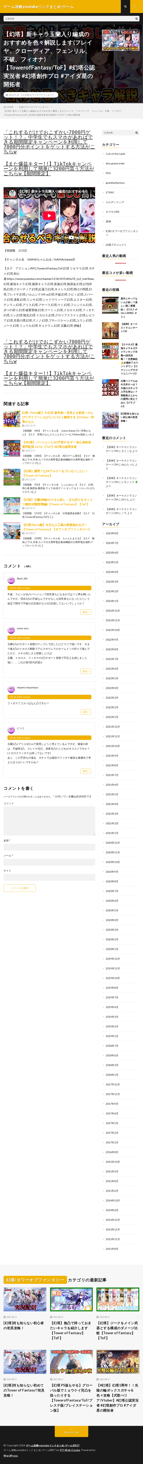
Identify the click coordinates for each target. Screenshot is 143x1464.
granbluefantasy (115, 182)
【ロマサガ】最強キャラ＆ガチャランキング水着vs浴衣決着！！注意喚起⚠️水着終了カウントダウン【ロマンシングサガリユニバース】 (129, 359)
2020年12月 (113, 842)
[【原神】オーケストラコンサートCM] (110, 330)
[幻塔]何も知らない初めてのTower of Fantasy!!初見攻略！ (24, 1390)
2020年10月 (113, 862)
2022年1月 (112, 717)
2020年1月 (112, 949)
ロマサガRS (112, 211)
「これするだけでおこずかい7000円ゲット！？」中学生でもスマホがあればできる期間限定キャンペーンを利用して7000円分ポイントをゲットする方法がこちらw (49, 141)
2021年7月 (112, 775)
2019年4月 (112, 1007)
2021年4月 (112, 804)
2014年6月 (112, 1210)
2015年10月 (113, 1161)
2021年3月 (112, 813)
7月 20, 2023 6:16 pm (19, 737)
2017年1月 (112, 1142)
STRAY (110, 192)
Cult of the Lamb (115, 153)
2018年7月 (112, 1045)
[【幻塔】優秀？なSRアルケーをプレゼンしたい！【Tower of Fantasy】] (12, 477)
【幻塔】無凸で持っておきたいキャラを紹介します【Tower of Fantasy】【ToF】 (70, 1330)
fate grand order (115, 163)
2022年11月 (113, 620)
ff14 (108, 173)
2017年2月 (112, 1132)
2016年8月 (112, 1152)
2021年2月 (112, 823)
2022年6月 (112, 668)
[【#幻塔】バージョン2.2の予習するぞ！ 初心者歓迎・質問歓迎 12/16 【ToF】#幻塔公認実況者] (12, 448)
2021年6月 (112, 784)
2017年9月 (112, 1103)
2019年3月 (112, 1016)
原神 (108, 221)
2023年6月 (112, 552)
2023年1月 (112, 600)
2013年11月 (113, 1229)
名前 (7, 840)
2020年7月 (112, 891)
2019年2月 (112, 1026)
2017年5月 (112, 1123)
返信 (85, 611)
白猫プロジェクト (116, 244)
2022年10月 (113, 629)
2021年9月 (112, 755)
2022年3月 (112, 697)
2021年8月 (112, 765)
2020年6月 (112, 900)
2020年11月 (113, 852)
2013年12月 (113, 1219)
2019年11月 (113, 968)
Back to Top (72, 1432)
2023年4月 (112, 571)
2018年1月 (112, 1074)
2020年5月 (112, 910)
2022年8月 (112, 649)
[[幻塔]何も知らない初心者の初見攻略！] (110, 420)
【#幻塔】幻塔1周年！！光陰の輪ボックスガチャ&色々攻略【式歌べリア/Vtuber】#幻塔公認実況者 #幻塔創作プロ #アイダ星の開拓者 (117, 1397)
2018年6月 (112, 1055)
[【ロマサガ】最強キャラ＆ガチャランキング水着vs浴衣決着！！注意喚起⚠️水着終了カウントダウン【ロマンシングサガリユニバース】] (110, 351)
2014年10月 (113, 1200)
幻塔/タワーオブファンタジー (39, 95)
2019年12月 (113, 958)
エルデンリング (115, 202)
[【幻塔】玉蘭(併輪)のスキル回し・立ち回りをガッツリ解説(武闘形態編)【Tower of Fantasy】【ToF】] (12, 505)
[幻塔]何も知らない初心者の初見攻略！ (130, 417)
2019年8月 (112, 987)
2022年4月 (112, 688)
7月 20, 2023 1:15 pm (19, 588)
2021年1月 (112, 833)
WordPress (11, 1455)
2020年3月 (112, 929)
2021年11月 (113, 736)
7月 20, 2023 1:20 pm (19, 638)
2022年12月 (113, 610)
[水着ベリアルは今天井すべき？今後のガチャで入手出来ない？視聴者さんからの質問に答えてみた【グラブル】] (110, 387)
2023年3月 (112, 581)
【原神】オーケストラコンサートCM (129, 327)
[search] (136, 18)
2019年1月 (112, 1036)
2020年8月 (112, 881)
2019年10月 (113, 978)
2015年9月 (112, 1171)
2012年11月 (113, 1239)
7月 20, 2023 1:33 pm (19, 697)
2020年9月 (112, 871)
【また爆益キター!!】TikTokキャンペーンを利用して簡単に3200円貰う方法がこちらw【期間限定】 (49, 168)
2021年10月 (113, 746)
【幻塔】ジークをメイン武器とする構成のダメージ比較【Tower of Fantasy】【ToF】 (117, 1330)
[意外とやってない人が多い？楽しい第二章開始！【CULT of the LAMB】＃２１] (110, 305)
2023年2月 (112, 591)
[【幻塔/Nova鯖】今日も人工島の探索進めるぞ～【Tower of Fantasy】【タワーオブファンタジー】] (12, 531)
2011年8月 (112, 1248)
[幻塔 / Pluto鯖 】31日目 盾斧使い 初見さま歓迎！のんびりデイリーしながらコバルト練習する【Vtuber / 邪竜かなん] (12, 418)
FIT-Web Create (70, 1450)
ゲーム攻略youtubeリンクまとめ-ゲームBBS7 (53, 1445)
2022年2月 (112, 707)
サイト (7, 870)
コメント (9, 803)
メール (8, 855)
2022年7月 (112, 659)
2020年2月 (112, 939)
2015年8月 (112, 1181)
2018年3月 (112, 1065)
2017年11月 (113, 1094)
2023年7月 (112, 542)
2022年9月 (112, 639)
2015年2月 (112, 1190)
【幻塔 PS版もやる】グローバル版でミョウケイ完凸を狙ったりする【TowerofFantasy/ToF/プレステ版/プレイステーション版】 (71, 1397)
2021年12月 (113, 726)
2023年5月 (112, 562)
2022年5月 (112, 678)
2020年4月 (112, 920)
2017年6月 (112, 1113)
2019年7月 (112, 997)
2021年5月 (112, 794)
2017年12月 (113, 1084)
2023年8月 (112, 533)
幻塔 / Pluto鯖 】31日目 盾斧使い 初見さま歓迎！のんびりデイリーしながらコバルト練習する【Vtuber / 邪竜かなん (58, 417)
